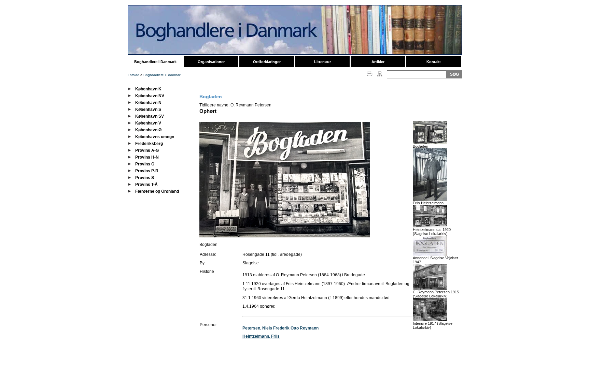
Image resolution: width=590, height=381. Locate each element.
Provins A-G (147, 150)
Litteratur (322, 62)
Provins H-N (147, 157)
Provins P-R (146, 170)
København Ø (148, 130)
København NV (149, 95)
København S (148, 109)
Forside (133, 75)
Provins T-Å (146, 184)
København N (148, 102)
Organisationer (211, 62)
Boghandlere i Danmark (155, 62)
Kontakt (433, 62)
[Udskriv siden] (369, 76)
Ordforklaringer (267, 62)
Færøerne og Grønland (157, 191)
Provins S (144, 177)
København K (148, 89)
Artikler (377, 62)
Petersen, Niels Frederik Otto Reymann (280, 328)
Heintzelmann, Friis (261, 336)
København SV (149, 116)
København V (148, 123)
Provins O (144, 164)
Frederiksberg (149, 143)
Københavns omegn (154, 136)
